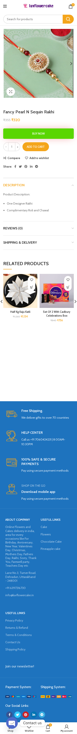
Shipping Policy (15, 649)
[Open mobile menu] (5, 6)
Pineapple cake (50, 549)
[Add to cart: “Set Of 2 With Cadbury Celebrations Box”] (68, 287)
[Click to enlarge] (10, 91)
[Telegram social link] (36, 166)
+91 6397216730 (15, 588)
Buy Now (38, 133)
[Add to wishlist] (31, 279)
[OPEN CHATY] (12, 723)
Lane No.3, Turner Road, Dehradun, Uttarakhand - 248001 (20, 576)
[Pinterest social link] (26, 166)
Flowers (46, 534)
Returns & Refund (16, 628)
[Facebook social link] (15, 166)
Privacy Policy (14, 620)
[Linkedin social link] (31, 166)
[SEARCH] (68, 19)
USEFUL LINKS (51, 520)
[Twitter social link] (20, 166)
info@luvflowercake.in (19, 595)
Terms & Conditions (18, 635)
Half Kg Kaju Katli (20, 311)
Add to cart (36, 146)
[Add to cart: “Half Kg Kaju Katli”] (31, 287)
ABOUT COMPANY (17, 520)
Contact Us (12, 642)
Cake (44, 527)
